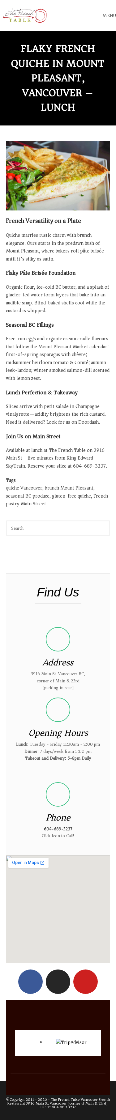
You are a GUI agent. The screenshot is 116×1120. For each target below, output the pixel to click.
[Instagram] (58, 981)
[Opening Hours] (58, 710)
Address (58, 662)
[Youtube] (85, 981)
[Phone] (58, 794)
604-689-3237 (58, 829)
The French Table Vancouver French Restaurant (58, 1102)
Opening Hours (58, 733)
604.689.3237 (64, 1107)
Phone (58, 817)
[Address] (58, 639)
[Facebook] (30, 981)
